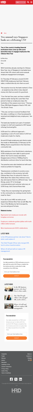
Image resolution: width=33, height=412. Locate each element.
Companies (4, 354)
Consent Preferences (6, 366)
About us (29, 354)
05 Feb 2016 (3, 61)
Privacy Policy (4, 369)
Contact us (29, 356)
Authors (3, 360)
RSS (29, 360)
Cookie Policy (4, 371)
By (4, 58)
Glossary (3, 358)
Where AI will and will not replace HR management (20, 306)
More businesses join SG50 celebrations (14, 228)
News (5, 33)
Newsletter (4, 362)
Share (2, 63)
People (3, 356)
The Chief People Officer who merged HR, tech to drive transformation (20, 298)
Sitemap (30, 358)
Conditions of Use (5, 364)
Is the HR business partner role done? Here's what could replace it (20, 289)
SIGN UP (16, 275)
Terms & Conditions (6, 373)
